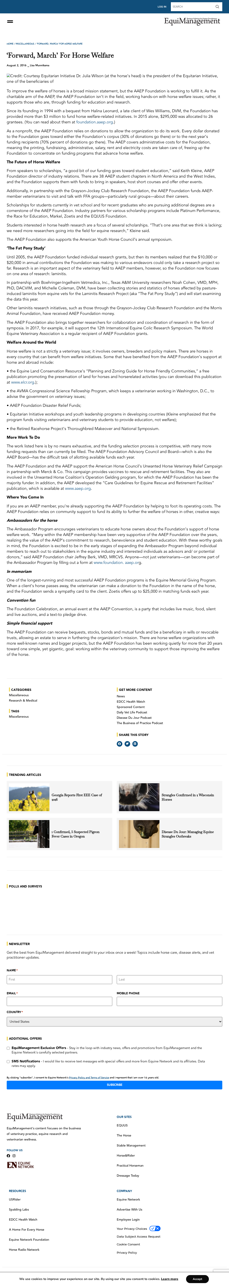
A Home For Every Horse (26, 1229)
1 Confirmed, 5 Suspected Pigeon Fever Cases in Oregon (76, 834)
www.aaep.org (78, 488)
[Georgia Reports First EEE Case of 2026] (29, 797)
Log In (162, 6)
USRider (15, 1199)
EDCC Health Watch (131, 701)
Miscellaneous (25, 44)
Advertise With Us (129, 1209)
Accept (197, 1279)
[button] (119, 744)
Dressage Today (128, 1175)
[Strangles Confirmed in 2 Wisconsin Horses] (139, 797)
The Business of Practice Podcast (140, 723)
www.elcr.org (22, 382)
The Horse (124, 1135)
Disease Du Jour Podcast (134, 717)
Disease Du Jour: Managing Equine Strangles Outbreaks (188, 834)
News (121, 696)
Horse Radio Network (24, 1249)
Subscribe (114, 1085)
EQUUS (122, 1125)
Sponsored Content (131, 707)
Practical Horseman (130, 1165)
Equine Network (128, 1199)
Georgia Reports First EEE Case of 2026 (77, 797)
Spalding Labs (19, 1209)
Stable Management (131, 1145)
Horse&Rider (126, 1155)
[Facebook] (8, 1155)
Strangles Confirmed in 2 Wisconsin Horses (188, 797)
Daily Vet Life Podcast (132, 712)
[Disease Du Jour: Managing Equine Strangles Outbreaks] (139, 834)
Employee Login (128, 1219)
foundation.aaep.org (94, 122)
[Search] (218, 6)
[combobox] (192, 6)
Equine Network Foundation (29, 1239)
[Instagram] (14, 1155)
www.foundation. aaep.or (116, 562)
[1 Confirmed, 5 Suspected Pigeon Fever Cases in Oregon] (29, 834)
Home (10, 44)
